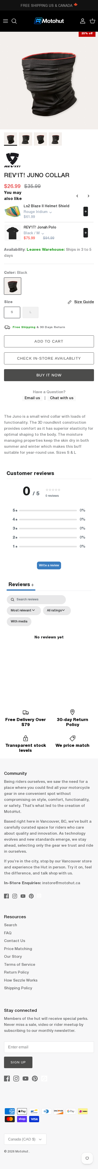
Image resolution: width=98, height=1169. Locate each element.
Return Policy (16, 972)
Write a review (49, 565)
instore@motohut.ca (61, 883)
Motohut (22, 1151)
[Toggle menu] (5, 21)
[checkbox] (19, 621)
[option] (49, 80)
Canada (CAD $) (21, 1139)
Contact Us (14, 941)
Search (10, 925)
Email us (32, 398)
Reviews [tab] (21, 585)
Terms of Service (19, 965)
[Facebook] (6, 896)
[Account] (81, 21)
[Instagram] (14, 896)
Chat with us (61, 398)
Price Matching (18, 949)
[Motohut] (49, 21)
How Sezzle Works (20, 980)
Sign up (18, 1062)
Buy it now (49, 375)
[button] (49, 511)
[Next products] (88, 195)
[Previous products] (77, 195)
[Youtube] (23, 896)
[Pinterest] (31, 896)
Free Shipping (24, 327)
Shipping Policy (18, 988)
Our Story (13, 957)
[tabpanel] (49, 643)
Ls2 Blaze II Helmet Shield (46, 206)
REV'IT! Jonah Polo (40, 227)
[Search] (16, 21)
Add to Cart (48, 341)
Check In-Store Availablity (49, 358)
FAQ (8, 933)
